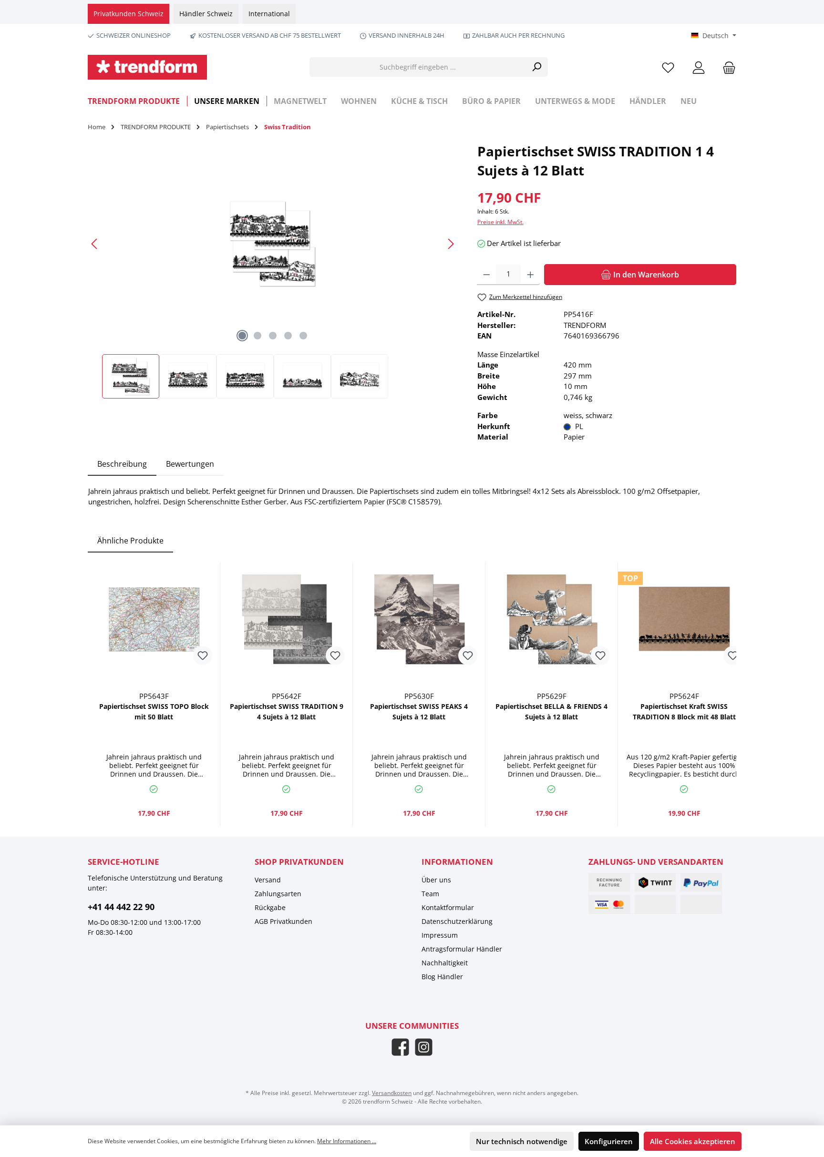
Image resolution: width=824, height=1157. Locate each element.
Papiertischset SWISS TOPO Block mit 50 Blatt (154, 711)
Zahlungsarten (278, 893)
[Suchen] (536, 67)
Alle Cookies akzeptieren (692, 1141)
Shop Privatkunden (299, 861)
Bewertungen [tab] (190, 464)
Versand (268, 879)
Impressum (440, 935)
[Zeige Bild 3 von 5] (273, 335)
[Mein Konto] (698, 67)
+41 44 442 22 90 (121, 906)
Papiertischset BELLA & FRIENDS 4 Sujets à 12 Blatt (551, 711)
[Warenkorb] (726, 67)
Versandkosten (392, 1093)
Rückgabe (270, 907)
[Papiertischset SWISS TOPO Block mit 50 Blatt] (153, 619)
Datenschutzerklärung (457, 921)
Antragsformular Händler (462, 948)
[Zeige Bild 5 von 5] (303, 335)
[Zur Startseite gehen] (147, 67)
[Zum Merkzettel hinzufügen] (202, 655)
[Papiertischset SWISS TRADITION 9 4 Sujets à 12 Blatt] (286, 619)
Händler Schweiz (206, 13)
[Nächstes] (450, 243)
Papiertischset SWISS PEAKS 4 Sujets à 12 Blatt (419, 711)
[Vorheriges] (95, 243)
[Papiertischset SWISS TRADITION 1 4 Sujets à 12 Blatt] (272, 244)
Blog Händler (442, 976)
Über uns (436, 879)
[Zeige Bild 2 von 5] (257, 335)
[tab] (122, 464)
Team (430, 893)
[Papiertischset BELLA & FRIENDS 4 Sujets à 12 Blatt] (551, 619)
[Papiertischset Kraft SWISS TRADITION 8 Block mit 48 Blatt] (684, 619)
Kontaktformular (448, 907)
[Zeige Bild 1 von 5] (242, 335)
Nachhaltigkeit (445, 962)
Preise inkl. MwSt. (500, 222)
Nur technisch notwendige (521, 1141)
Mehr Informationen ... (346, 1141)
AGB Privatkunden (283, 921)
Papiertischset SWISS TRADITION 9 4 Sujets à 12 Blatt (286, 711)
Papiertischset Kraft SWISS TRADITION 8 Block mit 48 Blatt (684, 711)
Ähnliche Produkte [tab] (130, 540)
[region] (273, 270)
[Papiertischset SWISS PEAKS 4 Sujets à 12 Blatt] (418, 619)
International (269, 13)
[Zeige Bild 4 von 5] (288, 335)
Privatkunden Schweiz (128, 13)
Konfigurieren (609, 1141)
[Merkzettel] (668, 67)
